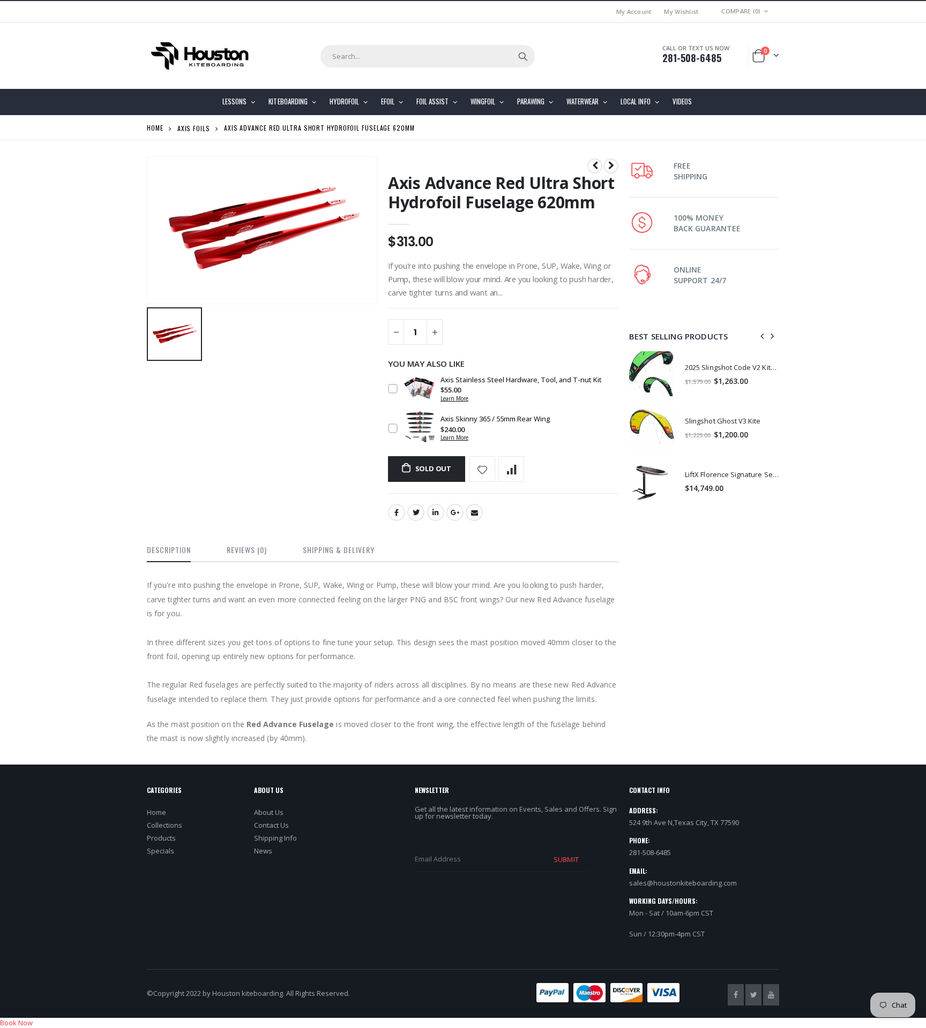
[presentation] (762, 336)
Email (474, 512)
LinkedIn (435, 512)
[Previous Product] (594, 165)
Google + (455, 512)
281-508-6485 (691, 58)
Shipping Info (275, 838)
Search (523, 56)
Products (161, 838)
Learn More (454, 398)
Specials (160, 851)
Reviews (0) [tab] (247, 549)
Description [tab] (169, 549)
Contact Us (271, 825)
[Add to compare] (511, 469)
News (263, 851)
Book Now (16, 1022)
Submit (566, 859)
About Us (268, 812)
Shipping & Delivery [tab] (339, 549)
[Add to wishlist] (482, 469)
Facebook (396, 512)
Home (155, 127)
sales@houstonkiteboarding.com (683, 883)
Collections (164, 825)
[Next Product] (610, 165)
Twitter (415, 512)
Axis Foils (193, 127)
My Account (634, 11)
